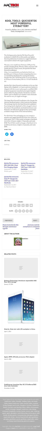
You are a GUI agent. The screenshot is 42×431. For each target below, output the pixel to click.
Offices (28, 407)
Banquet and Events (13, 405)
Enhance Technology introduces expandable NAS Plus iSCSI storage (20, 281)
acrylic (7, 409)
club (30, 409)
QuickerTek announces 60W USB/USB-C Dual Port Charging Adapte (11, 165)
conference (25, 409)
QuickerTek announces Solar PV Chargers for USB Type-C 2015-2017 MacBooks (28, 166)
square (4, 413)
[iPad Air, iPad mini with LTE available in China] (21, 306)
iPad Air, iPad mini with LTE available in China (19, 329)
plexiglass (14, 413)
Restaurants (34, 407)
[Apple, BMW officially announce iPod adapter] (21, 344)
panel (8, 413)
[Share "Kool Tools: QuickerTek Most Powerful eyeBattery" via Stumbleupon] (27, 205)
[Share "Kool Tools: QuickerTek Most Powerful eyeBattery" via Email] (31, 205)
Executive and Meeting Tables (17, 407)
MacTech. (18, 426)
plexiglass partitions (10, 419)
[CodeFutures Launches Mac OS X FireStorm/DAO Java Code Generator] (21, 372)
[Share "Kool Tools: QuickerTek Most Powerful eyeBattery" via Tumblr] (19, 205)
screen (28, 411)
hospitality (12, 411)
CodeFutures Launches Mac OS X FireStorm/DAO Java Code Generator (20, 385)
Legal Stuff (36, 426)
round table (30, 419)
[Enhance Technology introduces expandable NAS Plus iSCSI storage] (21, 268)
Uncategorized (19, 31)
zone (31, 411)
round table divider (9, 417)
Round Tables (28, 403)
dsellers (14, 29)
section (18, 411)
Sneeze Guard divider (22, 417)
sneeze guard (32, 413)
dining (34, 409)
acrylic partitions (21, 419)
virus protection (22, 415)
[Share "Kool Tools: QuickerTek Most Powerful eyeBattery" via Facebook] (11, 205)
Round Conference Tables (16, 403)
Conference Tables (9, 401)
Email (13, 428)
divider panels (12, 415)
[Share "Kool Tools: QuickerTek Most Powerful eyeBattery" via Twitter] (15, 205)
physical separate (29, 421)
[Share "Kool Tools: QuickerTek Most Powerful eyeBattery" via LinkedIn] (23, 205)
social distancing (22, 413)
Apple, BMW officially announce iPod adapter (19, 357)
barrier (23, 411)
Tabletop (36, 411)
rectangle (13, 409)
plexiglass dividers (32, 415)
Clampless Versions (26, 405)
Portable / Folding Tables (23, 401)
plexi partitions (33, 417)
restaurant (5, 411)
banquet (18, 409)
